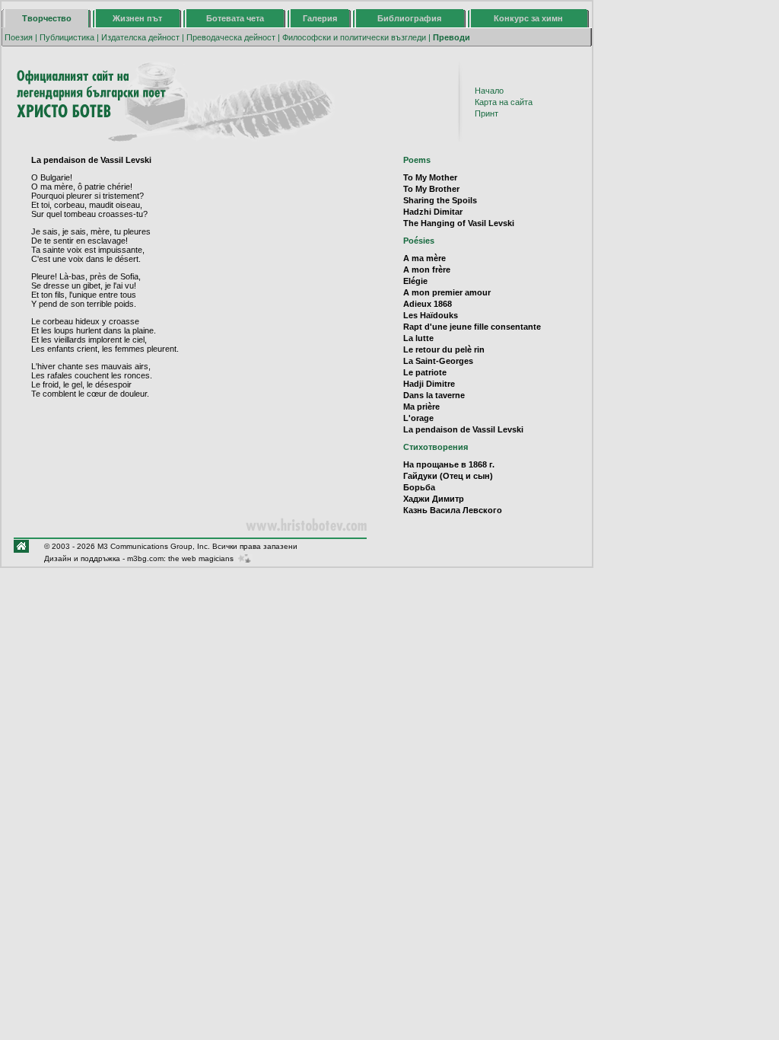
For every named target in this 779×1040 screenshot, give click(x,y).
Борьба (419, 487)
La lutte (418, 338)
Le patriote (425, 372)
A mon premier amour (447, 292)
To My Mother (430, 177)
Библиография (409, 18)
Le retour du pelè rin (444, 349)
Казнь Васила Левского (452, 510)
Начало (489, 90)
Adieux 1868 (427, 303)
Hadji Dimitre (429, 383)
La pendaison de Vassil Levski (463, 429)
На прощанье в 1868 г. (448, 464)
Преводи (451, 37)
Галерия (320, 18)
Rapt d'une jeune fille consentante (472, 326)
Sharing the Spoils (440, 200)
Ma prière (421, 406)
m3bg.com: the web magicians (180, 558)
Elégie (415, 281)
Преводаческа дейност (230, 37)
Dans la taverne (434, 395)
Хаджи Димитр (433, 498)
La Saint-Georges (438, 360)
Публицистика (67, 37)
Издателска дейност (140, 37)
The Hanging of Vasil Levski (458, 223)
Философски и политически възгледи (354, 37)
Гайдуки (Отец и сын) (448, 475)
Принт (486, 113)
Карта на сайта (504, 102)
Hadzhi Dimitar (433, 211)
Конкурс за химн (528, 18)
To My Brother (431, 188)
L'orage (418, 418)
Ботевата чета (235, 18)
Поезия (19, 37)
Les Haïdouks (430, 315)
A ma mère (424, 258)
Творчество (47, 18)
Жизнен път (137, 18)
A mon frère (426, 269)
